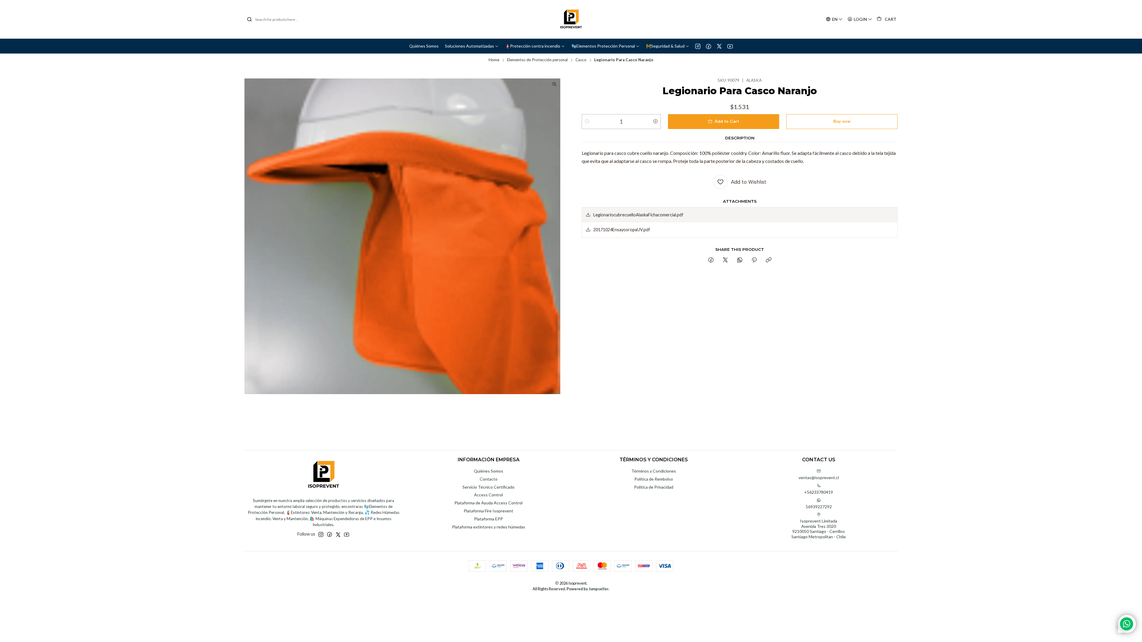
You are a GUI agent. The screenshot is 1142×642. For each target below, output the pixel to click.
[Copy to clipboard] (769, 260)
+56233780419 (818, 492)
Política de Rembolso (653, 479)
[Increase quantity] (655, 121)
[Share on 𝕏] (725, 260)
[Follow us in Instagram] (698, 46)
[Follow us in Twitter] (719, 46)
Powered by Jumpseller (587, 588)
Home (494, 60)
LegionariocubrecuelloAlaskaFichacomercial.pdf (638, 214)
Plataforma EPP (488, 518)
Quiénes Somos (488, 470)
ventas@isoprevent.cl (819, 477)
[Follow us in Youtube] (730, 46)
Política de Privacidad (653, 487)
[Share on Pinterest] (754, 260)
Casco (580, 60)
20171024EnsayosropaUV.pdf (621, 229)
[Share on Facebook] (711, 260)
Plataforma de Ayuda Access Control (488, 502)
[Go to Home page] (571, 19)
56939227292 (819, 506)
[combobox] (277, 19)
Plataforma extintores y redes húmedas (488, 526)
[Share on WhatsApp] (740, 260)
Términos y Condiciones (653, 470)
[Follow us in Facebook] (708, 46)
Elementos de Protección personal (537, 60)
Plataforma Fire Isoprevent (488, 510)
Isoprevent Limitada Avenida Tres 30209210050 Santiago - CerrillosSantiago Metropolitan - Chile (818, 528)
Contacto (489, 479)
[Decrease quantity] (587, 121)
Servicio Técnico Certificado (488, 487)
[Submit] (249, 19)
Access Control (488, 494)
